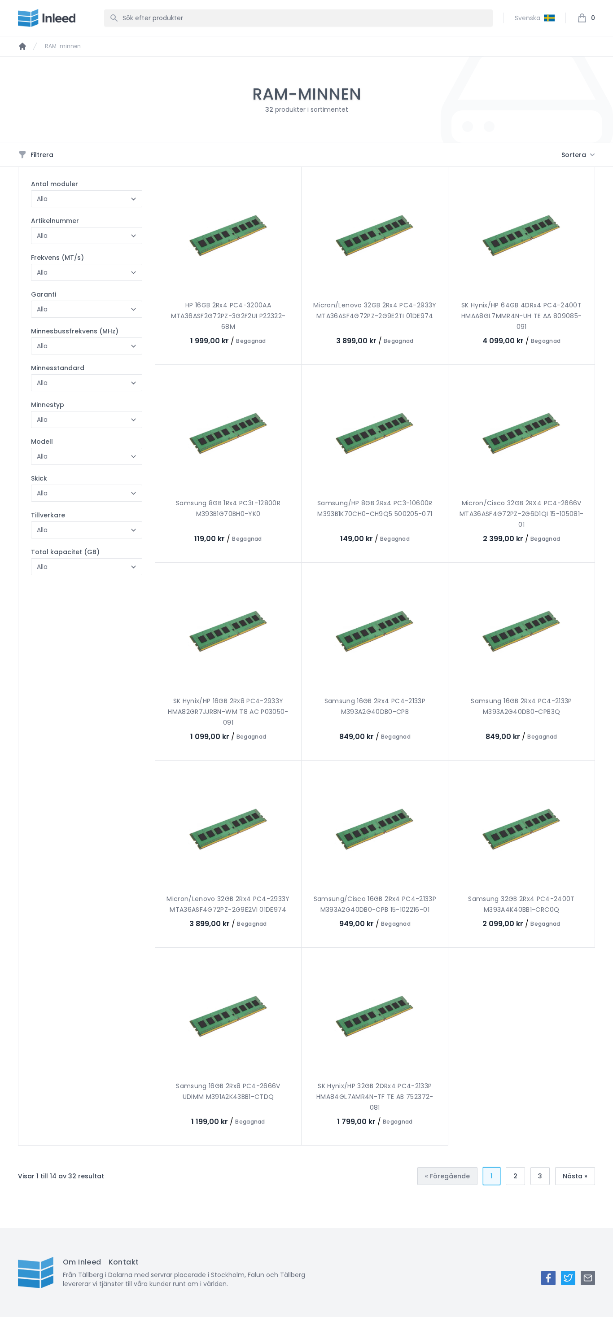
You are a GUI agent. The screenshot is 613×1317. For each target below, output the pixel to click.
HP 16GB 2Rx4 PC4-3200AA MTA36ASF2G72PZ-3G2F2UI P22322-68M (228, 316)
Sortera (573, 154)
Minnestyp (47, 404)
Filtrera (42, 154)
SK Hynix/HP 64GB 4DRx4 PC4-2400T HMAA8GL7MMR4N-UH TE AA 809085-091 (521, 316)
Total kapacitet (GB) (65, 551)
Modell (42, 441)
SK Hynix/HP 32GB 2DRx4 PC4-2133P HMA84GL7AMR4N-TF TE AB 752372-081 (374, 1096)
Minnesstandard (57, 367)
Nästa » (575, 1176)
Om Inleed (82, 1262)
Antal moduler (54, 183)
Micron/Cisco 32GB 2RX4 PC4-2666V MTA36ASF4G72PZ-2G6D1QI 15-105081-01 (522, 514)
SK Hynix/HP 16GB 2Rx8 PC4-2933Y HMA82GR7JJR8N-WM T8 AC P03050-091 (228, 711)
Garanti (43, 294)
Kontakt (124, 1262)
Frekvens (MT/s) (57, 257)
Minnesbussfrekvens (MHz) (74, 331)
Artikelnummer (55, 220)
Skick (39, 478)
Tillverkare (48, 515)
